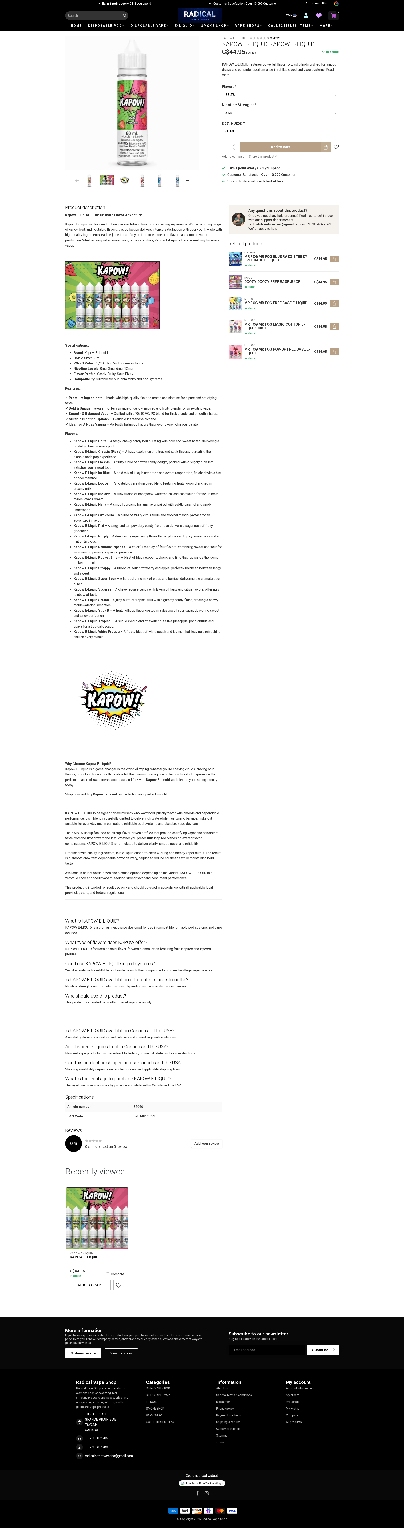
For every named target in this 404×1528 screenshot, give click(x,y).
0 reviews (273, 38)
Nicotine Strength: (239, 105)
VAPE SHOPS (247, 25)
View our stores (121, 1353)
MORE (325, 25)
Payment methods (228, 1415)
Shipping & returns (228, 1422)
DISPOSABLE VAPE (148, 25)
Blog (325, 3)
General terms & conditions (234, 1395)
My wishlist (293, 1408)
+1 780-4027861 (318, 224)
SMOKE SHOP (214, 25)
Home (76, 25)
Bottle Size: (233, 123)
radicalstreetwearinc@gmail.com (274, 224)
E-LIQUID (184, 25)
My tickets (292, 1401)
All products (294, 1422)
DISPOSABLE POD (105, 25)
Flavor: (229, 86)
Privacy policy (225, 1408)
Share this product (262, 156)
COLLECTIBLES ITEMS (289, 25)
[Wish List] (319, 15)
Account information (300, 1388)
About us (312, 3)
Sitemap (221, 1435)
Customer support (228, 1428)
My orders (292, 1395)
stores (220, 1442)
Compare (117, 1274)
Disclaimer (223, 1401)
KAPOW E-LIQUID (233, 38)
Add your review (206, 1143)
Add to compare (233, 156)
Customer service (83, 1353)
